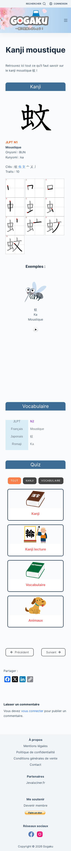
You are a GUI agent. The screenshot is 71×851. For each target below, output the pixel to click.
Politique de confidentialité (35, 752)
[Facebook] (31, 834)
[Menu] (65, 20)
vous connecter (32, 711)
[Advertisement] (35, 367)
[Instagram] (40, 834)
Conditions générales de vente (35, 758)
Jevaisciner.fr (35, 783)
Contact (35, 764)
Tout (14, 480)
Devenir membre (35, 805)
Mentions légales (35, 746)
